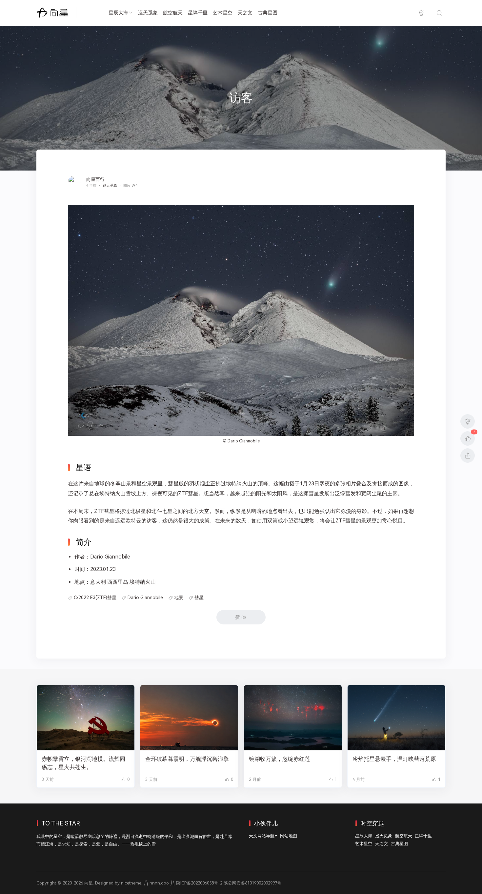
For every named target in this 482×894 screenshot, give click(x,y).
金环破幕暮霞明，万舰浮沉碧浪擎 (187, 759)
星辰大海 (118, 13)
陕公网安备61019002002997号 (252, 883)
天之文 (245, 13)
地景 (178, 597)
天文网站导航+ (263, 835)
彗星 (199, 597)
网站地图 (288, 835)
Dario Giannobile (244, 440)
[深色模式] (421, 13)
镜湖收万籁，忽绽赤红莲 (279, 759)
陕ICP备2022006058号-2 (199, 883)
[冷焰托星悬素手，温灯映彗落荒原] (396, 717)
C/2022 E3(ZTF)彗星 (95, 597)
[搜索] (439, 13)
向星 (88, 883)
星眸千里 (198, 13)
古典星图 (267, 13)
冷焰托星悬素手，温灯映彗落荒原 (394, 759)
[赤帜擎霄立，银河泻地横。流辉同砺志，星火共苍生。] (85, 717)
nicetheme (131, 883)
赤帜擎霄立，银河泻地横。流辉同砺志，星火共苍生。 (83, 763)
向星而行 (95, 179)
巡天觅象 (148, 13)
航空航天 (173, 13)
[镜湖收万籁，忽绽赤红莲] (293, 717)
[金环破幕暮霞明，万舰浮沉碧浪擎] (189, 717)
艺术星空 (222, 13)
